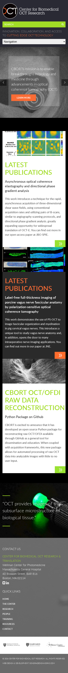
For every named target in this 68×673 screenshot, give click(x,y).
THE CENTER (8, 603)
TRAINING (7, 619)
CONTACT (7, 628)
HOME (5, 598)
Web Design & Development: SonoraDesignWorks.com (28, 663)
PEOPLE (6, 613)
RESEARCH (7, 608)
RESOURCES (8, 624)
